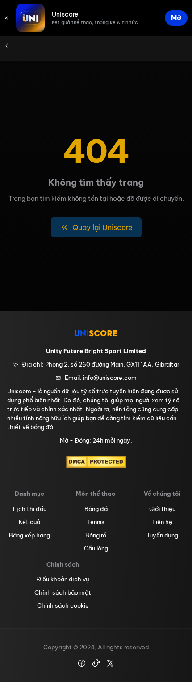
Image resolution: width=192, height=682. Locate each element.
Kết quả (29, 521)
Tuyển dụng (162, 535)
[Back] (7, 45)
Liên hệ (162, 521)
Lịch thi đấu (29, 508)
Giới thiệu (162, 508)
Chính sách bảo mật (62, 592)
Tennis (95, 521)
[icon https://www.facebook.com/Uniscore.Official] (81, 663)
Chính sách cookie (63, 605)
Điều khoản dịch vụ (63, 579)
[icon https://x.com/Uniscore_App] (110, 663)
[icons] (6, 18)
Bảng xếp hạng (29, 535)
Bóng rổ (95, 535)
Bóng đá (96, 508)
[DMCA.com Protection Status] (96, 462)
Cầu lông (96, 548)
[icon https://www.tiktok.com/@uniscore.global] (96, 663)
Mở (176, 17)
